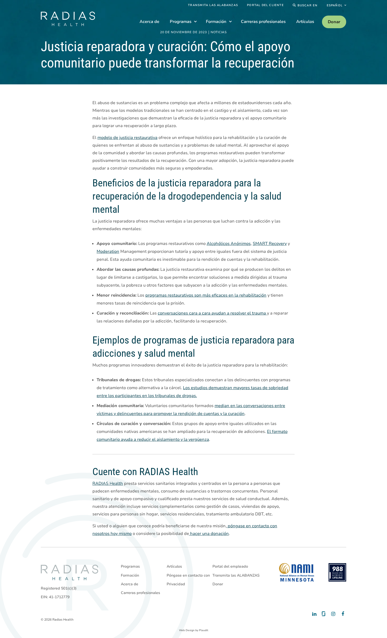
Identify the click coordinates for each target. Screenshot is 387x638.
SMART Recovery (270, 243)
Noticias (219, 32)
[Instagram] (332, 614)
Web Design (187, 630)
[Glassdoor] (323, 614)
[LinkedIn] (314, 614)
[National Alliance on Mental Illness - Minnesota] (296, 572)
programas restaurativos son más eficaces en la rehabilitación (205, 295)
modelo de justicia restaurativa (127, 138)
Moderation (108, 251)
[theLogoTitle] (68, 19)
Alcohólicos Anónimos (229, 243)
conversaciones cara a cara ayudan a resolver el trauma (212, 313)
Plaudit (203, 630)
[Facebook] (341, 614)
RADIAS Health (107, 483)
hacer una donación (209, 533)
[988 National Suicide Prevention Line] (337, 572)
